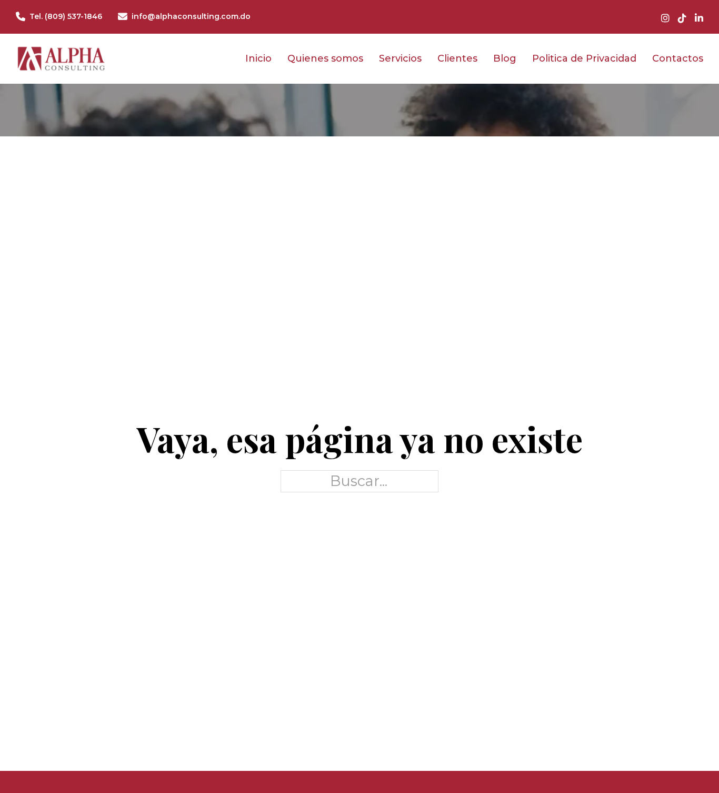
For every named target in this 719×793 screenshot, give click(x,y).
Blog (504, 58)
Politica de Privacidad (584, 58)
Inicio (258, 58)
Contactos (677, 58)
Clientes (457, 58)
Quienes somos (325, 58)
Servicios (400, 58)
